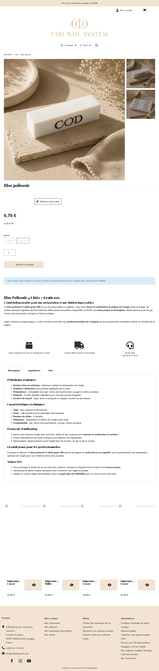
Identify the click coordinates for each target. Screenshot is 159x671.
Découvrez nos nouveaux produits (98, 631)
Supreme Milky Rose (51, 583)
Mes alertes (50, 635)
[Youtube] (29, 661)
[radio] (9, 240)
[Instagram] (20, 661)
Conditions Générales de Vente (135, 623)
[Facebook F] (12, 661)
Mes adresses (51, 627)
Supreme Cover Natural (13, 583)
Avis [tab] (50, 370)
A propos (125, 627)
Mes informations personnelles (58, 631)
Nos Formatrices (128, 658)
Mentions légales (128, 631)
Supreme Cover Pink (88, 583)
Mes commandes (52, 623)
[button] (144, 10)
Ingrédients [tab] (34, 370)
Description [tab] (14, 370)
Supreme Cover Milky (126, 583)
